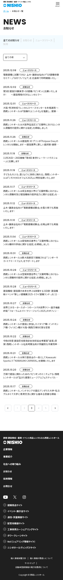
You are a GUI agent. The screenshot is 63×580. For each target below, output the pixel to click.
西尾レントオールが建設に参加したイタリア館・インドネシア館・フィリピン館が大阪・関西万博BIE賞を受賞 (30, 325)
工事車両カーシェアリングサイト (22, 529)
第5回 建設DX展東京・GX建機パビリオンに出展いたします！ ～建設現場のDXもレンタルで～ (30, 93)
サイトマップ (30, 563)
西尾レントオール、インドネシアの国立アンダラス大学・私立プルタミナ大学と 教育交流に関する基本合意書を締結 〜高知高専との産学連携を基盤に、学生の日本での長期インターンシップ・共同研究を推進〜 (31, 395)
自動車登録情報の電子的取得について (31, 567)
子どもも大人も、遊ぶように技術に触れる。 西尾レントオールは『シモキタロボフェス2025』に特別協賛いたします (31, 176)
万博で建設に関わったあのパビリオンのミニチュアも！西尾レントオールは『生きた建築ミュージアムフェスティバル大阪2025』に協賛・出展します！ (31, 377)
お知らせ (27, 40)
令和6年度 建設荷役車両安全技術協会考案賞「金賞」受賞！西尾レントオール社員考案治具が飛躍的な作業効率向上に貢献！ (31, 344)
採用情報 (7, 478)
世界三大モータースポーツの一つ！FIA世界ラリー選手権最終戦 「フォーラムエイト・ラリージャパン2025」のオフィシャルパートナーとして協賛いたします (31, 311)
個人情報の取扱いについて (41, 558)
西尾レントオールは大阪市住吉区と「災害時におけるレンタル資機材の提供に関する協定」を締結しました (31, 126)
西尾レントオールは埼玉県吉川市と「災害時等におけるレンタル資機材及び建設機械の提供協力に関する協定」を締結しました (31, 194)
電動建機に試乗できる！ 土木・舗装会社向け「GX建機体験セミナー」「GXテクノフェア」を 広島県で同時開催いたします (31, 78)
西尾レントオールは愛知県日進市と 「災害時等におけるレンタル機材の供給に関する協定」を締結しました (31, 242)
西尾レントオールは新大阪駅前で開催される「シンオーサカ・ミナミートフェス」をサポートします (30, 259)
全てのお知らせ (11, 40)
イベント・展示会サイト (18, 511)
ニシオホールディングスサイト (21, 547)
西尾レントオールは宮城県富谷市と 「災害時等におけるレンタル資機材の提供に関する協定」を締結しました (31, 275)
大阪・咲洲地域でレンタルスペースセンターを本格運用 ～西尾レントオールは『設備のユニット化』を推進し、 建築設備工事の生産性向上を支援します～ (30, 111)
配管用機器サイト (16, 523)
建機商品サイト (14, 505)
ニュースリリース (43, 40)
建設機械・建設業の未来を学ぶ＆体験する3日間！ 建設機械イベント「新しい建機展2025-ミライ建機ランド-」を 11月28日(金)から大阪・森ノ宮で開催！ (31, 294)
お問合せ (7, 486)
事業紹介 (7, 456)
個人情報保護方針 (18, 558)
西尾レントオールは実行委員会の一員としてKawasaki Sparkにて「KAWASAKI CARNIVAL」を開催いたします (29, 359)
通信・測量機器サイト (17, 517)
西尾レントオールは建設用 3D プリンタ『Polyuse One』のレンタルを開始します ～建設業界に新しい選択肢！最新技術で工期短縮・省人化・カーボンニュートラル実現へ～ (31, 144)
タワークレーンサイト (17, 535)
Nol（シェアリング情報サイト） (21, 541)
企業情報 (7, 449)
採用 (5, 44)
